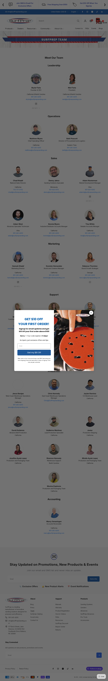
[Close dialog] (91, 313)
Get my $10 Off (34, 352)
